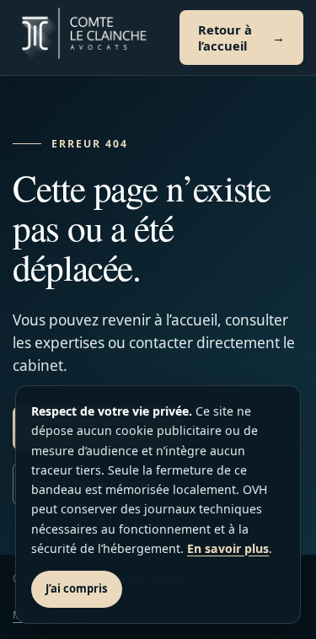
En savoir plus (228, 548)
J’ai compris (77, 588)
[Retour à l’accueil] (84, 37)
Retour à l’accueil (225, 37)
